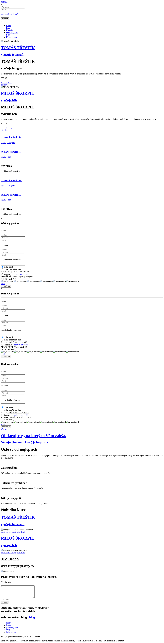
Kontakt (9, 30)
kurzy (8, 623)
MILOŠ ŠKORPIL (17, 93)
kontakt (9, 625)
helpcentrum (11, 632)
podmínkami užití (21, 274)
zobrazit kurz (6, 82)
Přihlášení (5, 2)
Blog (8, 35)
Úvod (8, 25)
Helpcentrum (11, 37)
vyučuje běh (9, 100)
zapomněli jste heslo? (9, 14)
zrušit (3, 284)
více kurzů (5, 429)
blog (32, 617)
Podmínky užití (12, 32)
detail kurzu (6, 532)
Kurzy (8, 28)
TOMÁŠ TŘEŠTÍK (18, 47)
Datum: (4, 272)
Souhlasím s (16, 274)
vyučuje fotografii (12, 54)
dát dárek (4, 85)
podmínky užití (12, 627)
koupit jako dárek (18, 532)
